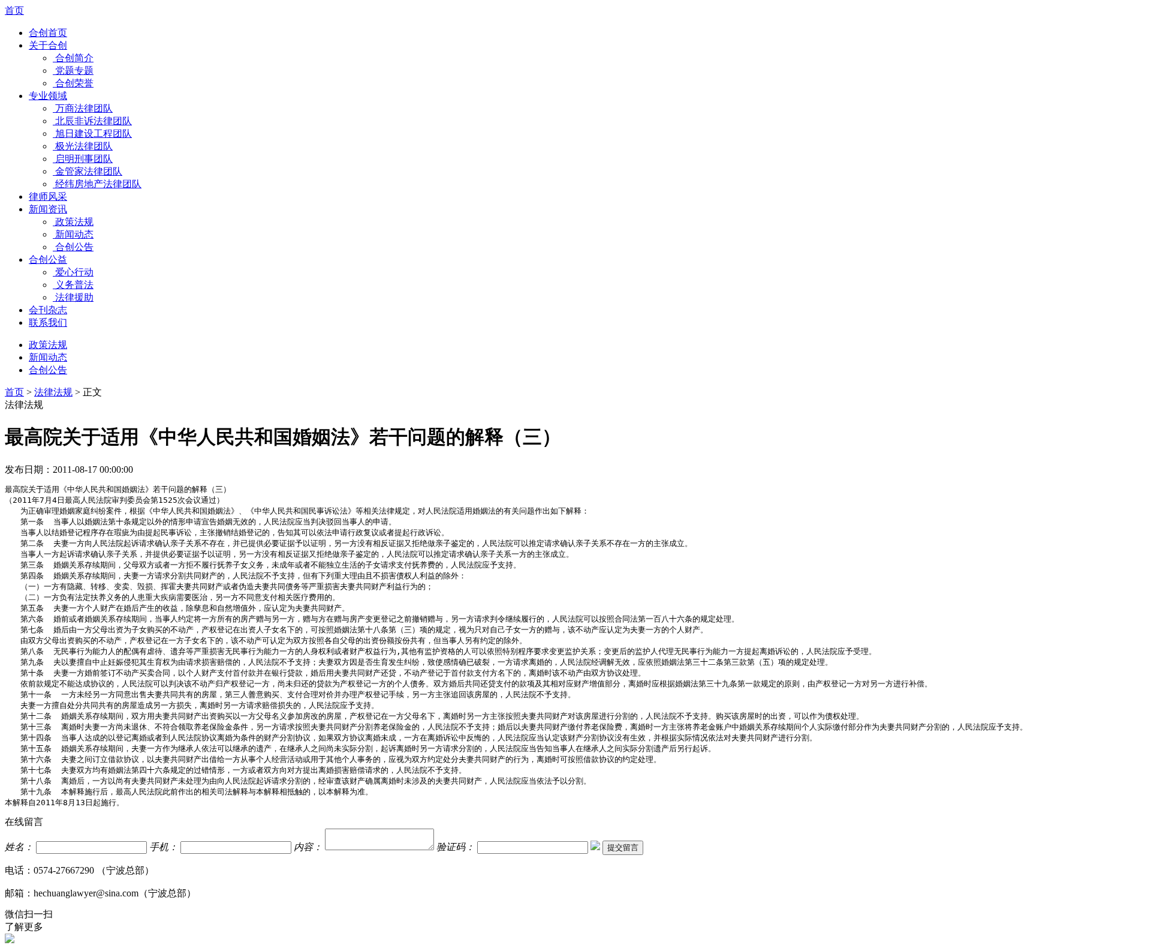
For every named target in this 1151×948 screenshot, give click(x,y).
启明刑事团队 (84, 159)
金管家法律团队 (88, 171)
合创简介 (74, 58)
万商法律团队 (84, 108)
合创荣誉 (74, 83)
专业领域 (48, 96)
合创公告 (74, 247)
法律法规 (53, 392)
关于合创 (48, 45)
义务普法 (74, 285)
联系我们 (48, 322)
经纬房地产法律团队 (98, 184)
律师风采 (48, 196)
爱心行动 (74, 272)
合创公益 (48, 259)
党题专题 (74, 70)
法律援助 (74, 297)
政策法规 (74, 222)
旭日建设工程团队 (93, 133)
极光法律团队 (84, 146)
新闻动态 (74, 234)
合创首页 (48, 33)
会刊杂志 (48, 310)
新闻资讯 (48, 209)
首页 (14, 10)
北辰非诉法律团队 (93, 121)
